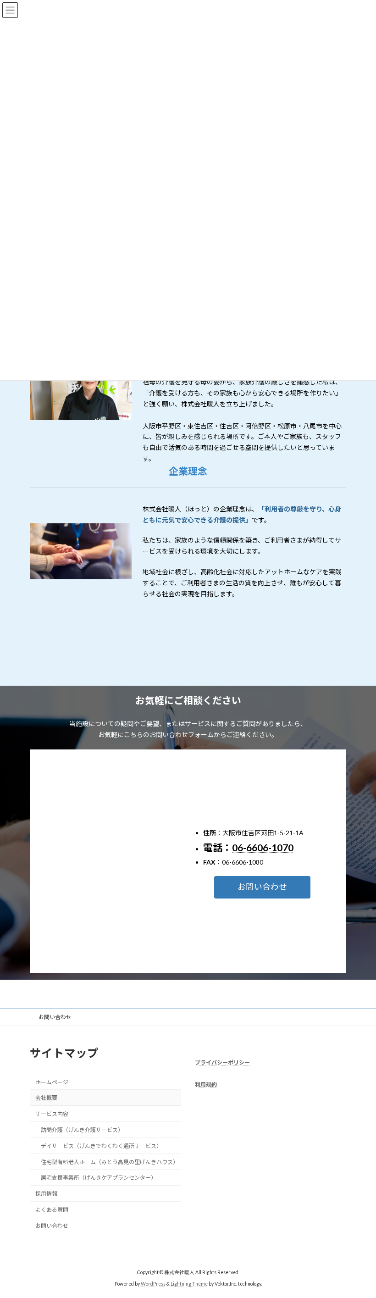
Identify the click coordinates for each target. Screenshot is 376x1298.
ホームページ (51, 1082)
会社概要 (46, 1098)
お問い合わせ (55, 1017)
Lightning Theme (189, 1284)
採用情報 (46, 1193)
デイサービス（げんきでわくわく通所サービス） (101, 1146)
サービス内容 (51, 1114)
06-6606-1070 (262, 847)
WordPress (153, 1284)
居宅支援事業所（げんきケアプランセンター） (98, 1178)
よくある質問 (51, 1209)
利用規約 (206, 1085)
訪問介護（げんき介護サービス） (82, 1129)
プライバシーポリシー (222, 1062)
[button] (262, 887)
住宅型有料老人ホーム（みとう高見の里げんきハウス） (109, 1162)
